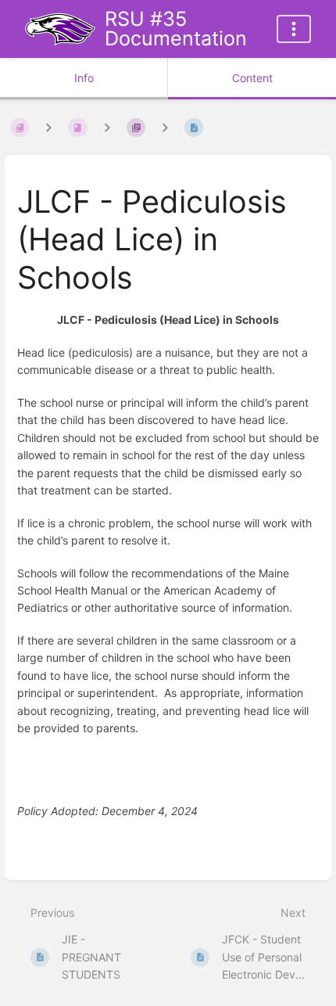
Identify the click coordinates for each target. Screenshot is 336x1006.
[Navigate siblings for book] (48, 127)
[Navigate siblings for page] (165, 127)
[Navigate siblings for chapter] (107, 127)
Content (252, 77)
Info (84, 77)
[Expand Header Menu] (294, 29)
